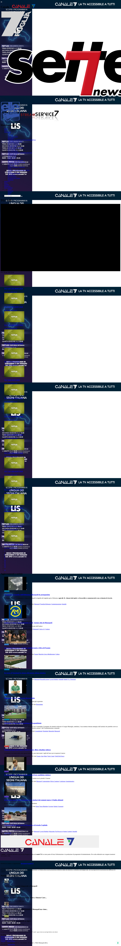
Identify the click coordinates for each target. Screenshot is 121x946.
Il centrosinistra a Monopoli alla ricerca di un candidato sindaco (27, 775)
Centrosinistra (46, 781)
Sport (5, 619)
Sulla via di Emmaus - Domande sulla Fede (20, 152)
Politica (6, 771)
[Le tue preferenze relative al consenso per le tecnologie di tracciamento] (118, 943)
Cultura (6, 644)
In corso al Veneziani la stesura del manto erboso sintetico (25, 673)
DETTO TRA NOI (13, 143)
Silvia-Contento (54, 781)
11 (5, 562)
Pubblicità (10, 180)
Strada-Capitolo (67, 831)
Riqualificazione (44, 679)
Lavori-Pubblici (54, 679)
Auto (42, 756)
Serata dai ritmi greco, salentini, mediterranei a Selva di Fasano (27, 648)
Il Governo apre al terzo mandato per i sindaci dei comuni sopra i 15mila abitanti (33, 800)
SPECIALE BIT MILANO (15, 160)
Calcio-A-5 (42, 629)
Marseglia (51, 731)
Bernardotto (39, 704)
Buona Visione (12, 157)
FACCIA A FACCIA (14, 144)
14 (5, 567)
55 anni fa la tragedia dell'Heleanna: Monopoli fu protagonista (27, 595)
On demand (7, 132)
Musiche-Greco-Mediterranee (47, 654)
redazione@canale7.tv (7, 938)
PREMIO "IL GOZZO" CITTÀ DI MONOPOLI (22, 140)
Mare (45, 756)
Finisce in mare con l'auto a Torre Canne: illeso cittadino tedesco (27, 750)
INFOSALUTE (12, 154)
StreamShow (11, 944)
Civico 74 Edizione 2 (14, 164)
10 (5, 560)
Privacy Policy (11, 941)
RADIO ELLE (12, 156)
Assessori (60, 806)
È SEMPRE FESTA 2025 (15, 141)
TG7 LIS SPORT (13, 151)
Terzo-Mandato (43, 806)
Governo (50, 806)
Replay (10, 172)
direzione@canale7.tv (27, 863)
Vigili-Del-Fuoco (59, 756)
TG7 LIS (10, 135)
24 (5, 570)
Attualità (6, 591)
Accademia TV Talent (14, 173)
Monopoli (37, 604)
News (6, 183)
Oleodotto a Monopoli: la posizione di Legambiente (22, 723)
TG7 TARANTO (13, 136)
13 (5, 565)
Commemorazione (56, 604)
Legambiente (38, 731)
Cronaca (6, 746)
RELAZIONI (12, 149)
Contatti (6, 184)
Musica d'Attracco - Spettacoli (16, 167)
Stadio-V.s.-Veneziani (70, 679)
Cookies (3, 941)
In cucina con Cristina (14, 178)
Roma (37, 806)
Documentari (11, 175)
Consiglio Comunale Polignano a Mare (19, 170)
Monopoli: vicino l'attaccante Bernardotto (19, 698)
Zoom (9, 168)
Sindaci (56, 806)
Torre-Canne (50, 756)
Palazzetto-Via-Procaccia (56, 831)
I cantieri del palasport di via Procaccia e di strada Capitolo (25, 825)
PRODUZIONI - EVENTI (15, 148)
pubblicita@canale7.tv (7, 939)
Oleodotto (45, 731)
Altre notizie (7, 833)
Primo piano (11, 165)
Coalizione (62, 781)
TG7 (5, 130)
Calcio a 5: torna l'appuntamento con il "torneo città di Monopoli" (28, 623)
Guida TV (7, 181)
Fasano (36, 654)
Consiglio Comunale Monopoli (16, 162)
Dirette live (7, 186)
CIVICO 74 (11, 159)
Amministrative (70, 781)
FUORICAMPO (12, 146)
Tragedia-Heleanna (45, 604)
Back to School (12, 176)
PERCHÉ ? (11, 138)
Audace (47, 629)
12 (5, 563)
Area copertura (8, 187)
